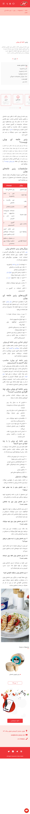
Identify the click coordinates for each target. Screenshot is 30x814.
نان (11, 130)
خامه (13, 264)
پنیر (14, 10)
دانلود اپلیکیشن (15, 721)
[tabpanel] (18, 99)
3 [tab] (16, 108)
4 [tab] (14, 108)
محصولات (20, 10)
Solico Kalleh (20, 756)
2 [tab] (18, 108)
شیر (17, 264)
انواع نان (9, 272)
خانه (26, 10)
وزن (15, 59)
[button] (26, 810)
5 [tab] (12, 108)
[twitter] (9, 751)
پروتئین (17, 348)
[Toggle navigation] (4, 4)
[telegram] (17, 751)
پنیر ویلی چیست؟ (9, 161)
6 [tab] (10, 108)
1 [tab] (20, 108)
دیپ (9, 278)
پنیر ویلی (8, 302)
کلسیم (11, 348)
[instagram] (13, 751)
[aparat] (21, 751)
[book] (13, 3)
